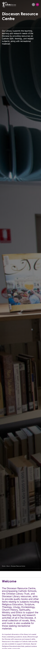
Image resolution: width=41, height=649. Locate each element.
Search (33, 4)
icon (37, 4)
